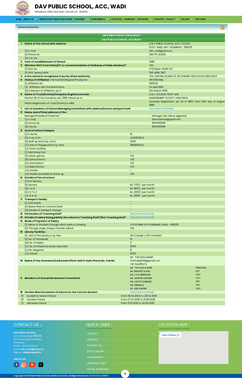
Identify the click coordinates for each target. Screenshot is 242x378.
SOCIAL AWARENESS (97, 369)
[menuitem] (18, 19)
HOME (18, 19)
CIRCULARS (142, 19)
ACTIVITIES (116, 19)
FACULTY (170, 19)
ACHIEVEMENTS (98, 19)
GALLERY (185, 19)
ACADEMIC (80, 19)
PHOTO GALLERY (95, 351)
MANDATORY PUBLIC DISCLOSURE (56, 19)
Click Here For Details (161, 108)
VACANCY (92, 333)
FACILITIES (159, 19)
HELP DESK (200, 19)
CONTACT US (94, 345)
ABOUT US (28, 19)
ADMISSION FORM (96, 363)
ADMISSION (129, 19)
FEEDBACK (92, 339)
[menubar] (110, 19)
